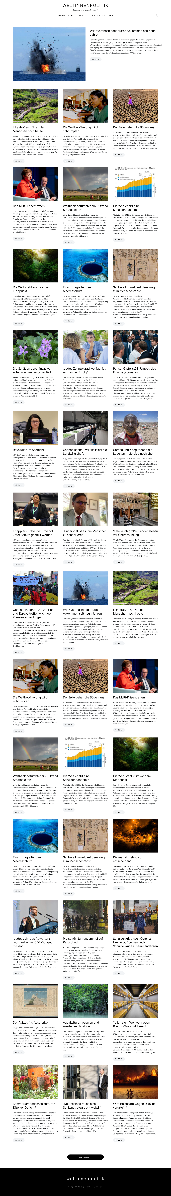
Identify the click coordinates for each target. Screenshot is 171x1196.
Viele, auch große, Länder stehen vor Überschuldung (135, 533)
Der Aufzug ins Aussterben (31, 1022)
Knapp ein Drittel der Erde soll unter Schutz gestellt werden (33, 533)
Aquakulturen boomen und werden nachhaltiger (81, 1024)
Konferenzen (97, 15)
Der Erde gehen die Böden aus (133, 127)
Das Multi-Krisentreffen (29, 206)
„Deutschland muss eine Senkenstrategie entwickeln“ (82, 1105)
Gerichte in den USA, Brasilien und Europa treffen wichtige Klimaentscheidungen (33, 613)
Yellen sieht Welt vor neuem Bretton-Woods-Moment (132, 1024)
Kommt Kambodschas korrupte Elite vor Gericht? (34, 1105)
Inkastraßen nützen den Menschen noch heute (29, 129)
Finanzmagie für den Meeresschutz (77, 289)
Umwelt (61, 15)
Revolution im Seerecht (28, 450)
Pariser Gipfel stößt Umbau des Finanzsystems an (134, 370)
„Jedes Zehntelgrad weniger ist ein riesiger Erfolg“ (84, 370)
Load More (84, 1157)
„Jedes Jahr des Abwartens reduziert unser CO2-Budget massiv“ (32, 942)
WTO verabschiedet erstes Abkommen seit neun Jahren (82, 611)
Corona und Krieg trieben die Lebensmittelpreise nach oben (133, 451)
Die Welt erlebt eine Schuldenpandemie (126, 208)
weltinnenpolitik (85, 5)
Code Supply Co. (96, 1187)
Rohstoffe (83, 15)
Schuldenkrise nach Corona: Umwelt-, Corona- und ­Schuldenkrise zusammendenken (135, 942)
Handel (71, 15)
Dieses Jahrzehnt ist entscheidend (127, 859)
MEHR (94, 59)
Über (111, 15)
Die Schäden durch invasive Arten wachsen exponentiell (32, 370)
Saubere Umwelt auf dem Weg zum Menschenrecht (134, 289)
